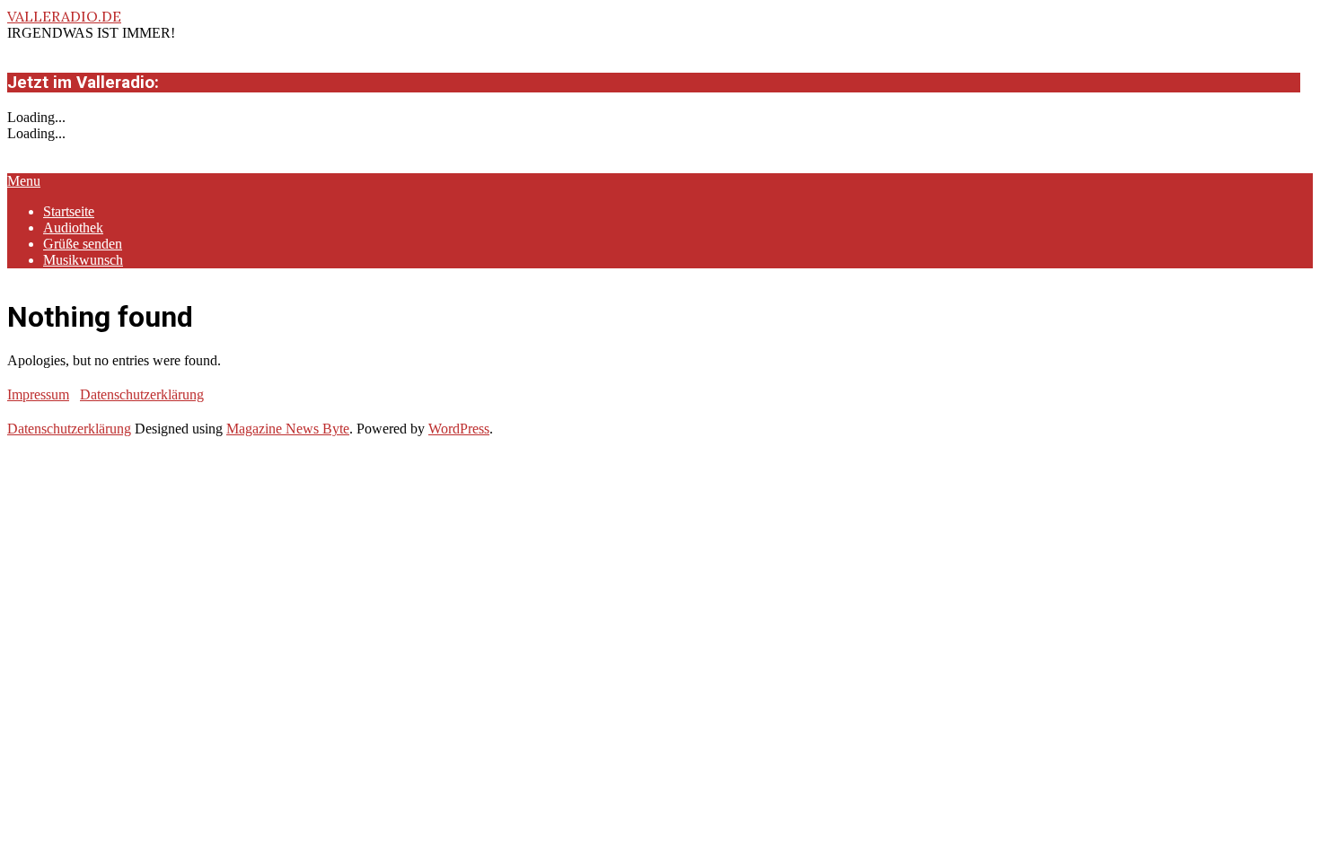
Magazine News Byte (287, 428)
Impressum (38, 394)
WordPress (458, 428)
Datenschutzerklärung (142, 394)
